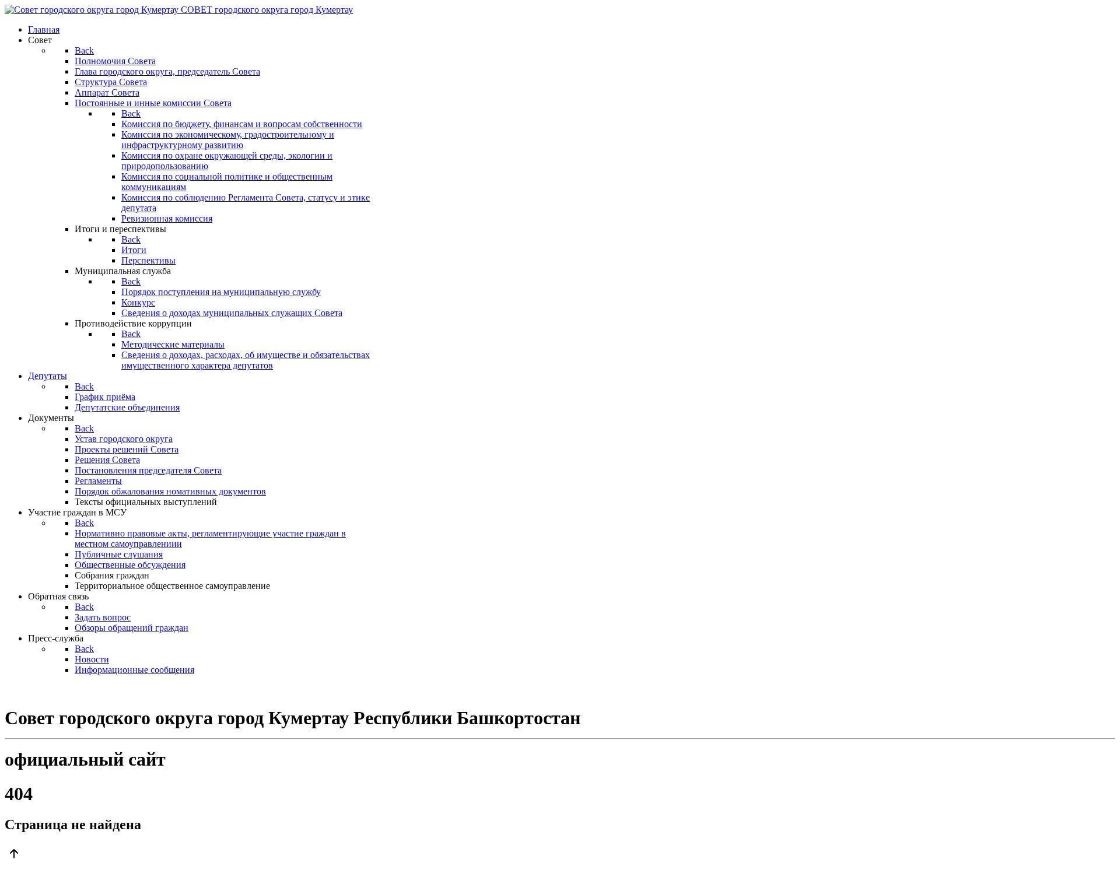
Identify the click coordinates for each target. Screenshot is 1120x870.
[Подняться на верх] (560, 854)
